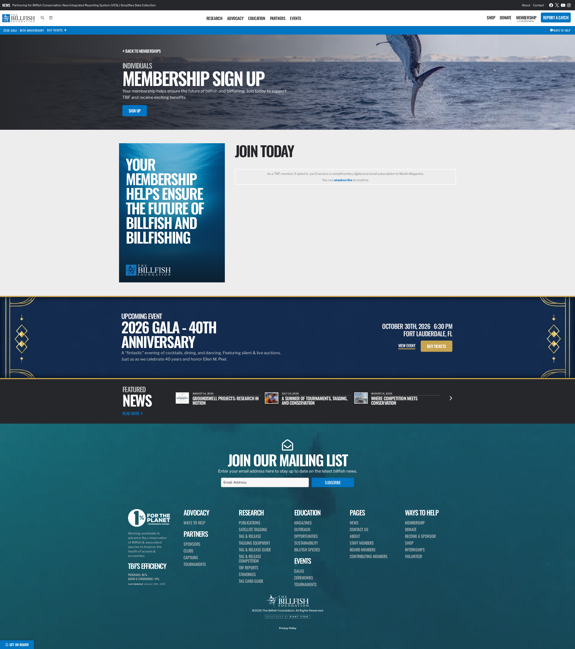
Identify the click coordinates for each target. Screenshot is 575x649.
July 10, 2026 (290, 393)
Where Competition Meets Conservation (394, 400)
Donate (505, 17)
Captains (191, 557)
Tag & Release (250, 536)
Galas (299, 571)
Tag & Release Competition (250, 558)
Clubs (188, 551)
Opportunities (306, 536)
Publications (249, 523)
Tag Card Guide (251, 581)
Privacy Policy (287, 628)
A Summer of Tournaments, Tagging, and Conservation (314, 400)
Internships (415, 549)
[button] (451, 398)
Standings (247, 574)
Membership (526, 17)
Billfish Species (307, 549)
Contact (538, 5)
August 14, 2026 (203, 393)
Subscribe (333, 482)
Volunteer (413, 556)
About (526, 5)
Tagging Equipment (254, 543)
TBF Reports (248, 567)
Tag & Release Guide (255, 549)
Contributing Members (368, 556)
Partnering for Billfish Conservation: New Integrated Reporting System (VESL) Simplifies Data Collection (84, 5)
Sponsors (192, 544)
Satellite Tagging (253, 529)
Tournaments (195, 564)
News (6, 5)
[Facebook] (551, 5)
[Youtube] (563, 5)
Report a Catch (555, 17)
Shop (491, 17)
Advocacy (235, 18)
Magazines (303, 523)
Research (214, 18)
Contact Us (359, 529)
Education (256, 18)
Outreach (302, 529)
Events (295, 18)
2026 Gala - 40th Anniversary (23, 30)
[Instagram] (569, 5)
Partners (277, 18)
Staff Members (362, 543)
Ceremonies (303, 578)
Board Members (363, 549)
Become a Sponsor (420, 536)
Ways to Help (194, 523)
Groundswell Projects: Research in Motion (225, 400)
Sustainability (306, 543)
